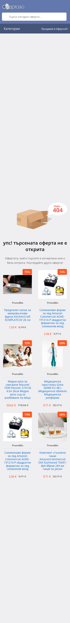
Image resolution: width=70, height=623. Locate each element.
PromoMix (17, 303)
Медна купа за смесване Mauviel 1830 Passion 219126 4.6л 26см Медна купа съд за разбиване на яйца (17, 389)
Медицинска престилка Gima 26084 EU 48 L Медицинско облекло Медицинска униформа (52, 389)
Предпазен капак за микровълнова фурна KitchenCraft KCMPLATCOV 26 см (17, 315)
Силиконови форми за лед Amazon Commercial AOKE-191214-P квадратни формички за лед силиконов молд (52, 318)
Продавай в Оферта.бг (54, 29)
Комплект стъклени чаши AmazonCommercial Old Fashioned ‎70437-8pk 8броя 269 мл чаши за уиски (52, 461)
